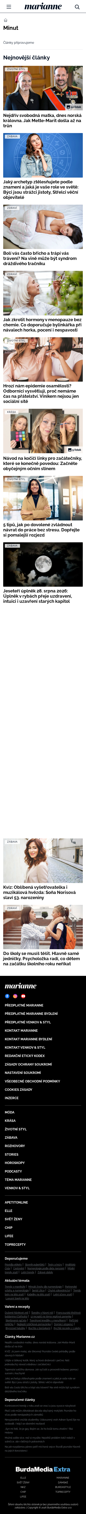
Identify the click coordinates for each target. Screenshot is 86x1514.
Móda (9, 1112)
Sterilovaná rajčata (16, 1320)
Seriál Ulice (38, 1290)
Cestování (18, 1268)
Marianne (63, 1477)
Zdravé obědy (45, 1272)
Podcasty (13, 1171)
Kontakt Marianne (21, 1031)
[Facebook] (7, 996)
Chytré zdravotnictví (59, 1290)
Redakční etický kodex (25, 1056)
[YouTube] (23, 996)
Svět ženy (13, 1219)
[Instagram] (15, 996)
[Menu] (9, 7)
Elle (8, 1211)
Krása (10, 1121)
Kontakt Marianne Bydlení (28, 1039)
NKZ (23, 1487)
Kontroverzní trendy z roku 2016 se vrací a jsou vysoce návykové (40, 1405)
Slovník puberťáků (35, 1264)
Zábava (11, 1138)
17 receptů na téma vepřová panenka (51, 1316)
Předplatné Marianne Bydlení (31, 1014)
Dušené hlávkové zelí (16, 1312)
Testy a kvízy (55, 1264)
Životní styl (16, 1129)
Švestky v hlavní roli (42, 1312)
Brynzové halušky (15, 1328)
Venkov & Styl (17, 1188)
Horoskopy (15, 1163)
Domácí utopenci (63, 1324)
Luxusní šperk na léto (17, 1298)
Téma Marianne (18, 1180)
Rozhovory (15, 1146)
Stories (11, 1154)
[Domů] (43, 6)
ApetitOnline (16, 1202)
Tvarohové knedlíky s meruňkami (48, 1320)
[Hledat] (77, 6)
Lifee (9, 1236)
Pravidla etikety (13, 1264)
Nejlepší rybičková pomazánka (34, 1324)
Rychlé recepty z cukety (67, 1328)
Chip (8, 1228)
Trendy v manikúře (15, 1286)
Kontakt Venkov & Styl (25, 1047)
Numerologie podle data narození (45, 1268)
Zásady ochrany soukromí (28, 1064)
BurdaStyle (63, 1487)
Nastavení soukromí (23, 1073)
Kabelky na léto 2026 (38, 1294)
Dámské (63, 1482)
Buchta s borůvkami (39, 1328)
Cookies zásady (18, 1090)
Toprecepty (15, 1245)
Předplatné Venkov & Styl (28, 1022)
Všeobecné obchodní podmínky (32, 1081)
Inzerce (12, 1098)
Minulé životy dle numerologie (45, 1286)
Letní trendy (27, 1272)
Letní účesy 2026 (62, 1294)
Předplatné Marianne (24, 1005)
